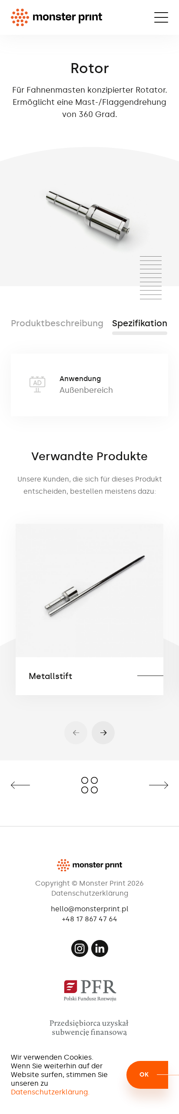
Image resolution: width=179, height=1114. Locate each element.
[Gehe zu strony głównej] (56, 17)
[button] (103, 732)
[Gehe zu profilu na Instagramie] (79, 948)
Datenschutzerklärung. (50, 1092)
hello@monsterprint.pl (90, 909)
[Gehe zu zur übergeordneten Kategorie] (89, 785)
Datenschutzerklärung (89, 893)
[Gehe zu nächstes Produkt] (142, 785)
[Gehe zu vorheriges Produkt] (36, 785)
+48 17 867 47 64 (89, 919)
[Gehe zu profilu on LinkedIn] (99, 948)
